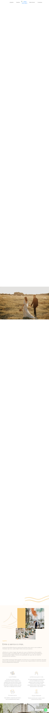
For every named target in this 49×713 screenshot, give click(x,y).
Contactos (40, 2)
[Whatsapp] (45, 710)
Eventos (18, 2)
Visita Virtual (32, 2)
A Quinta (11, 2)
